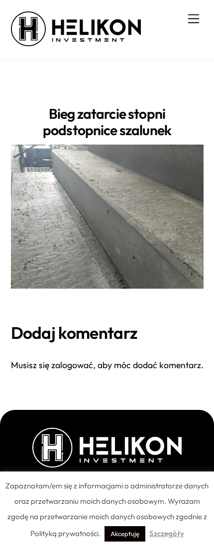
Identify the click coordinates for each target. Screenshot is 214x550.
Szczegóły (166, 533)
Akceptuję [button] (124, 534)
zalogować (72, 365)
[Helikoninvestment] (76, 42)
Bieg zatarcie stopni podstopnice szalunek (107, 122)
